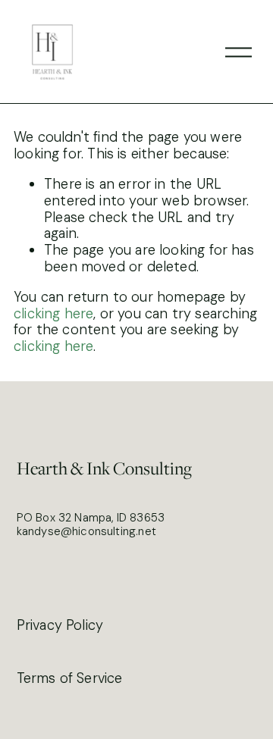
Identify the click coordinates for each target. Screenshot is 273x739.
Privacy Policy (60, 626)
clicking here (53, 314)
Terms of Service (70, 679)
